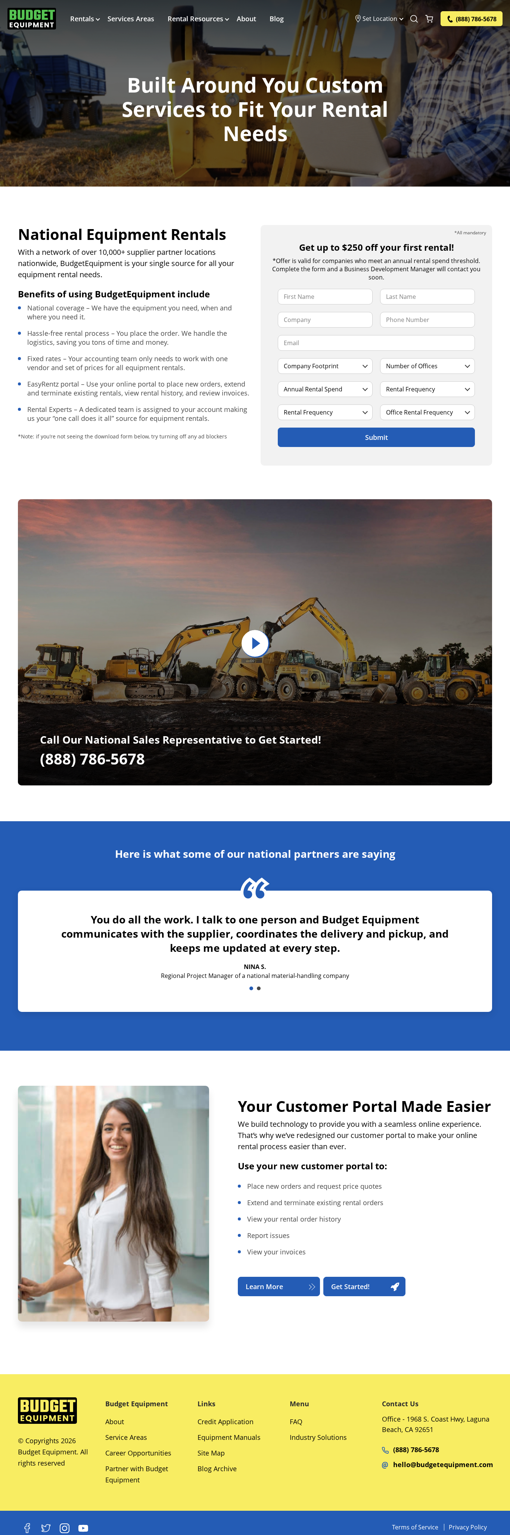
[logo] (31, 18)
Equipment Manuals (229, 1437)
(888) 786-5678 (416, 1449)
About (246, 18)
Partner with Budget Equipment (136, 1474)
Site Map (211, 1452)
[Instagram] (64, 1528)
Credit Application (226, 1421)
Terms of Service (415, 1527)
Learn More (264, 1286)
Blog (277, 18)
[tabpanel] (255, 958)
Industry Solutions (318, 1437)
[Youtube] (83, 1528)
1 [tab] (251, 988)
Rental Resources (195, 18)
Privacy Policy (468, 1527)
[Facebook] (27, 1528)
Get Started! (350, 1286)
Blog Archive (217, 1468)
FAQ (296, 1421)
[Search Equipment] (414, 18)
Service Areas (126, 1437)
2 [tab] (259, 988)
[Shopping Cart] (429, 18)
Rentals (82, 18)
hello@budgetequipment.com (443, 1464)
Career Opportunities (138, 1452)
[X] (46, 1528)
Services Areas (131, 18)
